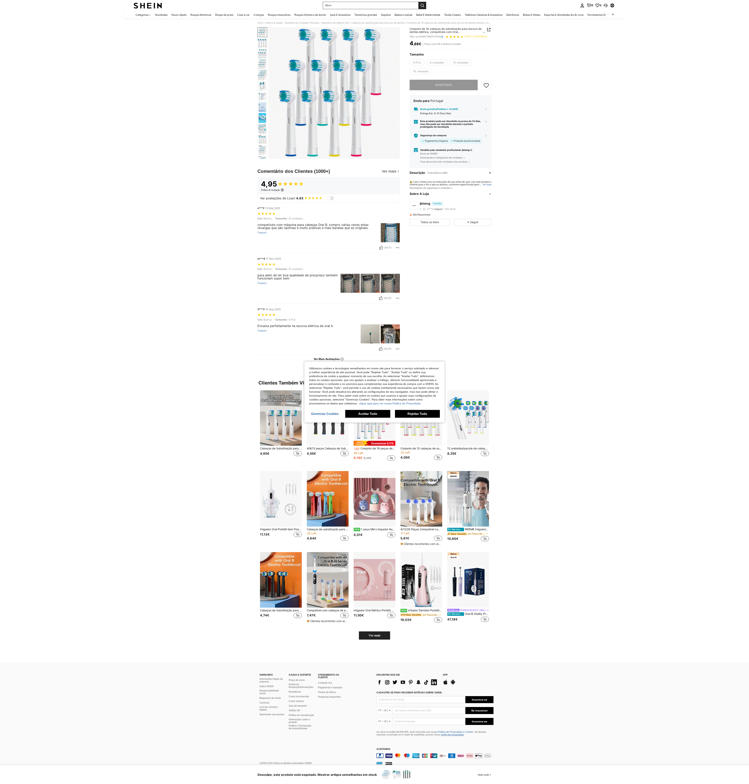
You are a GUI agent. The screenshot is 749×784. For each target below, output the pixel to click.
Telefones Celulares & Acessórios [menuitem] (483, 14)
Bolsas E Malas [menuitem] (531, 14)
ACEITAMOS (383, 749)
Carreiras (264, 702)
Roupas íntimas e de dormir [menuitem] (310, 14)
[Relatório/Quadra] (397, 247)
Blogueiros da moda (270, 698)
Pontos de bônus (327, 692)
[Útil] (381, 247)
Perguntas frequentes (329, 697)
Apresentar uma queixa (271, 714)
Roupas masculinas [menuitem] (279, 14)
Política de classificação (301, 715)
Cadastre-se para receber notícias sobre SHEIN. (409, 692)
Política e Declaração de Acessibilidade (300, 727)
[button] (605, 5)
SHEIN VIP (294, 710)
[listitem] (280, 428)
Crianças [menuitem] (259, 14)
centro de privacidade (452, 734)
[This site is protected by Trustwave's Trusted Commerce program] (379, 763)
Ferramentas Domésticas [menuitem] (602, 14)
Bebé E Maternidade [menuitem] (428, 14)
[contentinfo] (434, 755)
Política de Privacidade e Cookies (456, 732)
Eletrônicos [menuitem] (512, 14)
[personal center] (582, 5)
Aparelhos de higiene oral (335, 22)
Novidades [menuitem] (161, 14)
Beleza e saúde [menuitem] (403, 14)
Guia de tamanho (298, 705)
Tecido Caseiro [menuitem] (452, 14)
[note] (374, 443)
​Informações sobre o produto (299, 721)
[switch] (330, 198)
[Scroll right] (612, 15)
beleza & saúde (274, 22)
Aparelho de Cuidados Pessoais (302, 22)
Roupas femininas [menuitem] (200, 14)
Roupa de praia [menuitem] (224, 14)
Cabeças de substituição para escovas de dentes (378, 22)
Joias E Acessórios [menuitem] (340, 14)
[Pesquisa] (422, 5)
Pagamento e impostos (330, 687)
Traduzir (261, 232)
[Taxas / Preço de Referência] (423, 44)
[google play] (453, 684)
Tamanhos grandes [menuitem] (365, 14)
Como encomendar (299, 696)
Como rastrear (296, 701)
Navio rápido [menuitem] (178, 14)
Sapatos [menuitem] (386, 14)
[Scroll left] (608, 15)
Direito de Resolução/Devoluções (301, 686)
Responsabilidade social (269, 692)
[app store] (445, 684)
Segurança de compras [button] (433, 135)
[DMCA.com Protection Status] (388, 763)
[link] (590, 5)
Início (260, 22)
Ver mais (374, 635)
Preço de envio (297, 680)
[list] (407, 682)
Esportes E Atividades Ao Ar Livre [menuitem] (564, 14)
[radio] (417, 62)
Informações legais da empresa (271, 680)
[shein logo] (148, 5)
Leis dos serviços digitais (268, 708)
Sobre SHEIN (266, 686)
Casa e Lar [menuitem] (243, 14)
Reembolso (295, 691)
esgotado (443, 85)
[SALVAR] (486, 85)
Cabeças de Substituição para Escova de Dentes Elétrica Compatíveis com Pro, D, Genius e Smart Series (281, 448)
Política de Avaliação (270, 190)
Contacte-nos (325, 682)
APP (445, 675)
